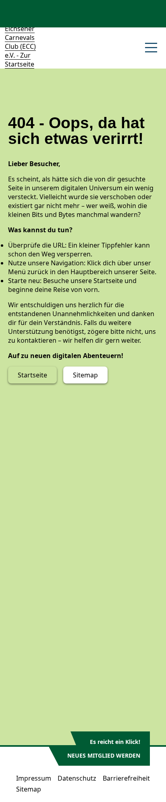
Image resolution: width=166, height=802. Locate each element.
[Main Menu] (151, 47)
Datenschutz (77, 778)
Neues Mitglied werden (103, 755)
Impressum (33, 778)
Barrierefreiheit (126, 778)
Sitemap (85, 375)
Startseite (32, 375)
